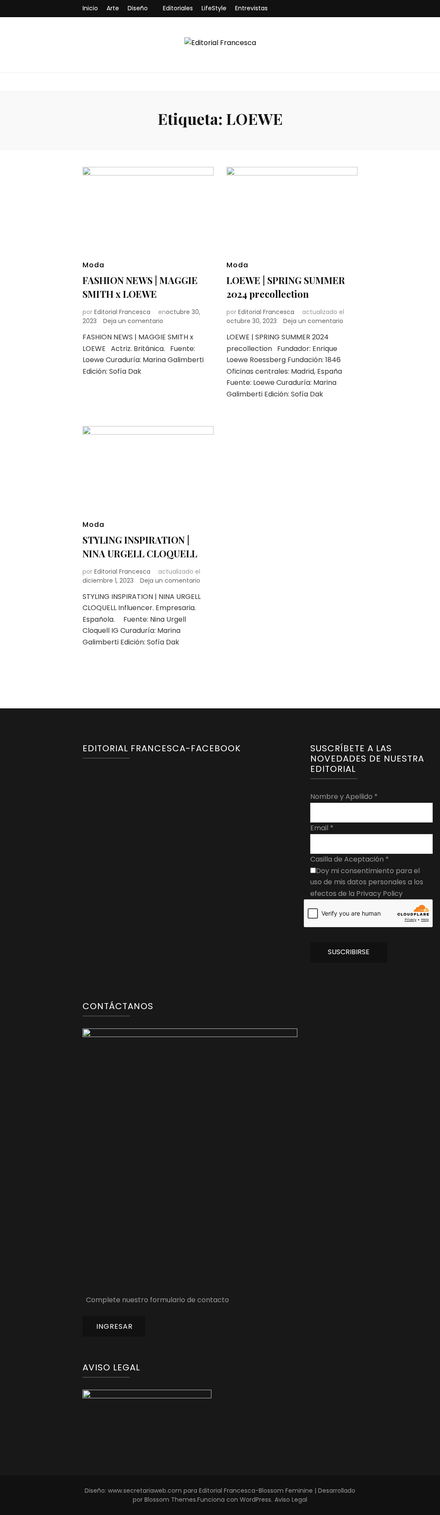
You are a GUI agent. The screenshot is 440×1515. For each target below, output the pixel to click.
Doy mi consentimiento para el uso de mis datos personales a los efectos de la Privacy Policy (366, 882)
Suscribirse (349, 952)
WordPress (255, 1499)
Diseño (138, 8)
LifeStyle (214, 8)
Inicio (90, 8)
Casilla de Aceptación (349, 859)
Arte (113, 8)
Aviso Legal (291, 1499)
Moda (93, 265)
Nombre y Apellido (344, 796)
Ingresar (114, 1326)
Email (321, 828)
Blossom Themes (170, 1499)
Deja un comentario (133, 321)
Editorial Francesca (122, 312)
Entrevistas (251, 8)
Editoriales (178, 8)
